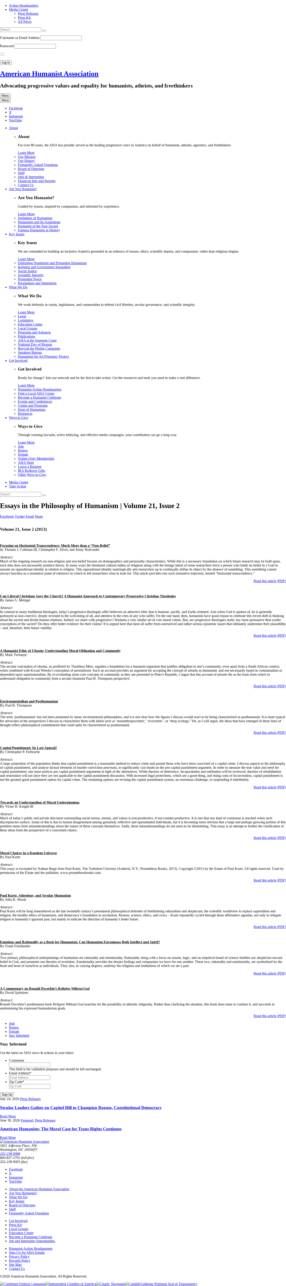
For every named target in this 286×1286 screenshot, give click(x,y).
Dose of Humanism (31, 409)
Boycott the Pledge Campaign (39, 348)
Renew (23, 450)
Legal (22, 316)
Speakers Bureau (30, 352)
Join (21, 446)
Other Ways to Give (32, 475)
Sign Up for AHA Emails (27, 1252)
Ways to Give (18, 417)
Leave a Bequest (29, 466)
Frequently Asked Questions (38, 165)
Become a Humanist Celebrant (39, 397)
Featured (27, 1120)
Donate (23, 454)
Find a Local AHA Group (36, 393)
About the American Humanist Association (39, 1189)
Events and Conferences (35, 401)
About (13, 128)
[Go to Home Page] (24, 1141)
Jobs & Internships (31, 177)
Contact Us (26, 185)
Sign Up (7, 1094)
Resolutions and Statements (37, 283)
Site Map (15, 1265)
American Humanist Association (49, 74)
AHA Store (26, 462)
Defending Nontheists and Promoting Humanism (52, 263)
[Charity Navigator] (110, 1284)
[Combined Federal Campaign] (22, 1284)
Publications (26, 336)
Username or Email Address (20, 38)
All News (25, 21)
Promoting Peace (30, 279)
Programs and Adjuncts (34, 332)
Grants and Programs (33, 405)
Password (7, 46)
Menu (5, 95)
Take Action (17, 486)
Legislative (25, 320)
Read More (8, 1116)
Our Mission (27, 157)
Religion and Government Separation (44, 267)
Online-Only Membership (36, 458)
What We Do (18, 287)
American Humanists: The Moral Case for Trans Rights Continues (61, 1128)
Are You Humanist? (23, 189)
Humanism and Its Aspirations (39, 222)
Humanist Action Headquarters (39, 389)
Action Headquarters (23, 5)
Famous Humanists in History (39, 230)
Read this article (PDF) (270, 581)
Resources (25, 413)
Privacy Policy (19, 1256)
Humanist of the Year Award (38, 226)
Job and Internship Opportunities (32, 1241)
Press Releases (28, 13)
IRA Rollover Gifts (31, 471)
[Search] (44, 30)
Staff (21, 173)
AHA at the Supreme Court (37, 340)
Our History (26, 161)
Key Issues (16, 234)
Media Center (18, 9)
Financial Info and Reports (36, 181)
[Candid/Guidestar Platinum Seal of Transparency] (161, 1284)
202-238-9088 (10, 1154)
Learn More (26, 153)
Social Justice (27, 271)
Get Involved (18, 360)
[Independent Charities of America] (70, 1284)
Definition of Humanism (35, 218)
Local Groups (27, 328)
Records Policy (19, 1261)
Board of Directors (31, 169)
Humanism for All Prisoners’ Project (43, 356)
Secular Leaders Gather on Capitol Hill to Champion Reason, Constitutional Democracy (81, 1107)
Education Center (30, 324)
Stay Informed (19, 1035)
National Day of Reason (35, 344)
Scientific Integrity (31, 275)
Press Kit (24, 17)
